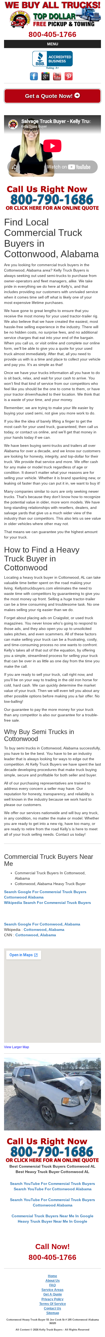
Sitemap (52, 1313)
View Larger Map (16, 1047)
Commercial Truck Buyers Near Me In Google (52, 1216)
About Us (53, 1281)
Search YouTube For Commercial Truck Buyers (52, 1183)
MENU (52, 44)
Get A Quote (52, 1294)
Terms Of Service (52, 1304)
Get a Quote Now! (49, 96)
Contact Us (52, 1308)
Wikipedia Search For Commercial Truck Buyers (47, 902)
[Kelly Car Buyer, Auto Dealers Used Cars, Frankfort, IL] (52, 60)
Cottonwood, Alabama (44, 929)
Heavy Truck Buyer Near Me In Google (52, 1221)
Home (52, 1276)
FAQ (52, 1285)
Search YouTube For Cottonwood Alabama (53, 1189)
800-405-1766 (52, 34)
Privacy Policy (52, 1299)
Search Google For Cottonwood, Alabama (42, 924)
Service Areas (52, 1290)
